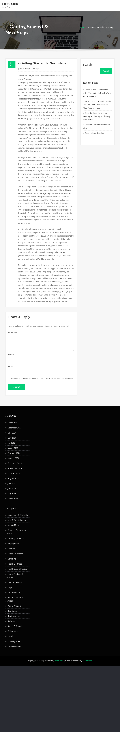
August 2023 (13, 478)
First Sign (10, 3)
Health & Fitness (15, 564)
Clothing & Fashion (16, 538)
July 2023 (11, 483)
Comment (12, 332)
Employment (13, 543)
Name (11, 354)
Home (81, 27)
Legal (37, 68)
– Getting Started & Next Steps (101, 27)
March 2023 (13, 498)
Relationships (14, 616)
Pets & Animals (14, 606)
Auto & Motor (14, 525)
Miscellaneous (14, 592)
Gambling (12, 559)
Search (87, 64)
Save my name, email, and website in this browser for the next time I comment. (42, 378)
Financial (11, 548)
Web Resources (14, 646)
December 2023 (15, 463)
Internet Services (15, 582)
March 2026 (13, 422)
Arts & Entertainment (17, 520)
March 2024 (13, 448)
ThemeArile (87, 660)
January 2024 (13, 458)
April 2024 (12, 443)
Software (11, 621)
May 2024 (12, 438)
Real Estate (12, 611)
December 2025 (15, 427)
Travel (10, 636)
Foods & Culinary (15, 553)
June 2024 (12, 433)
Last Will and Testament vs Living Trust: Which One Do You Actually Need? (97, 93)
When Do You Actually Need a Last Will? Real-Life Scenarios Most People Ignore (97, 104)
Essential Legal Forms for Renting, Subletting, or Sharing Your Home (96, 116)
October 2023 (14, 473)
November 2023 (15, 468)
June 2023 (12, 488)
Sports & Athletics (15, 626)
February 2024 (14, 453)
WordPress (59, 660)
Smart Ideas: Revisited (95, 133)
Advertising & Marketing (18, 515)
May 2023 (12, 493)
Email (11, 366)
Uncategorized (14, 641)
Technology (13, 631)
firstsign (25, 68)
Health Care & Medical (17, 569)
